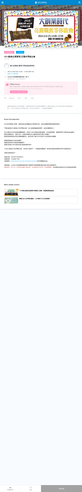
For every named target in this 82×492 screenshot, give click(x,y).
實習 (19, 98)
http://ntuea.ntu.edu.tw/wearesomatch (23, 161)
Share (75, 7)
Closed (61, 489)
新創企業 (11, 98)
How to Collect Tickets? (18, 92)
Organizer (10, 490)
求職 (26, 98)
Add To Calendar (13, 74)
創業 (32, 98)
